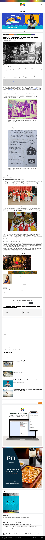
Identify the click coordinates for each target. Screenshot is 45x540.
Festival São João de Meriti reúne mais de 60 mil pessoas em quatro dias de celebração (16, 517)
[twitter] (41, 4)
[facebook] (39, 4)
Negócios (35, 9)
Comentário (6, 323)
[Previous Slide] (42, 0)
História (16, 34)
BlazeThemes (4, 538)
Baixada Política (20, 9)
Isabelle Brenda (14, 307)
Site (4, 342)
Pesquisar (4, 401)
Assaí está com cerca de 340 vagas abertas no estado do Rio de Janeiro (14, 531)
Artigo (4, 34)
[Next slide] (43, 0)
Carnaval (7, 34)
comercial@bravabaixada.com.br (23, 285)
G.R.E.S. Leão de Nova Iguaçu (31, 306)
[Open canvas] (1, 10)
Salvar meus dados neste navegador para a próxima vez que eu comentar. (15, 345)
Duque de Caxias (11, 34)
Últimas (9, 9)
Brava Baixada (8, 306)
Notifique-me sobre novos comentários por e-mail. (12, 347)
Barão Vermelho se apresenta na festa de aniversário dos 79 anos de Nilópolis (14, 522)
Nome (5, 334)
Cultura (30, 9)
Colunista (23, 306)
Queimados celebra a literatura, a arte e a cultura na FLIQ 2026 (12, 528)
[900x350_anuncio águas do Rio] (22, 21)
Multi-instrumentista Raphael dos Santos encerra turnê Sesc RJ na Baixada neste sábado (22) (17, 524)
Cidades (13, 9)
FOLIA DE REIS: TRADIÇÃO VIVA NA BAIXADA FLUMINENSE (15, 81)
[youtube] (43, 4)
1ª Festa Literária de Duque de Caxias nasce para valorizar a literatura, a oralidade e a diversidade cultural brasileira (20, 526)
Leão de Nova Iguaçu (27, 34)
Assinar (31, 302)
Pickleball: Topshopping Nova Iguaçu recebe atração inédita (23, 360)
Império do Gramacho (21, 34)
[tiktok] (42, 4)
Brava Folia (5, 40)
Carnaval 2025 (18, 306)
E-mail (5, 338)
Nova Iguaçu (33, 34)
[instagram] (40, 4)
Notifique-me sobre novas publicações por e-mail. (12, 349)
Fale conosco (22, 11)
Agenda (26, 9)
